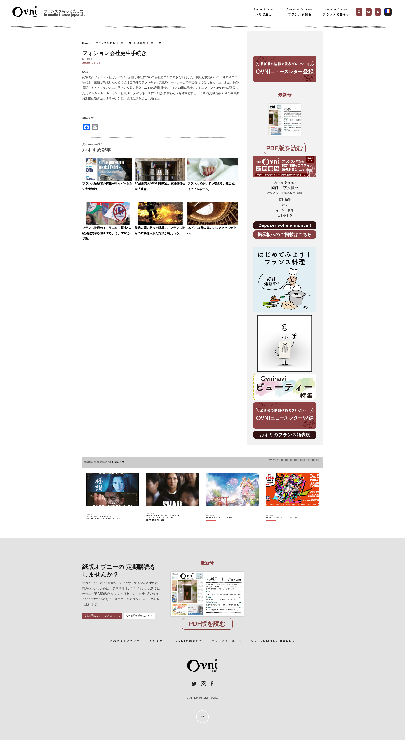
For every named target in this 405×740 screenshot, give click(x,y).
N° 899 (87, 59)
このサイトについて (125, 640)
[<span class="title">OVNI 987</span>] (284, 120)
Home (86, 43)
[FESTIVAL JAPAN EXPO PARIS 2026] (220, 525)
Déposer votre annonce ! (284, 225)
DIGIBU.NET (118, 462)
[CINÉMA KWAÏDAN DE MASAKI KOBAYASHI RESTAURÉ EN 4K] (103, 525)
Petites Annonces (285, 187)
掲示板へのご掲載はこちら (285, 234)
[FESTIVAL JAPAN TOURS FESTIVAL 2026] (283, 525)
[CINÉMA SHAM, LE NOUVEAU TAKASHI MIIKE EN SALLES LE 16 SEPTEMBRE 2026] (163, 525)
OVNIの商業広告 (189, 640)
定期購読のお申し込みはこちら (102, 615)
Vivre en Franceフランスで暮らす (336, 11)
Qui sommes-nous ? (273, 640)
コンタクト (157, 640)
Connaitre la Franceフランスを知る (300, 11)
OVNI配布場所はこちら (139, 615)
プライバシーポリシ (227, 640)
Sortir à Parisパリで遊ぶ (264, 11)
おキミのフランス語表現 (285, 434)
